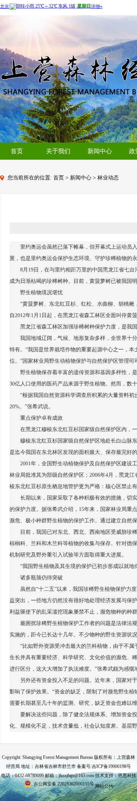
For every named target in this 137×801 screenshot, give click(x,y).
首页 (17, 151)
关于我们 (58, 151)
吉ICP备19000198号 (111, 766)
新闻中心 (100, 151)
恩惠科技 (127, 775)
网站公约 (104, 786)
